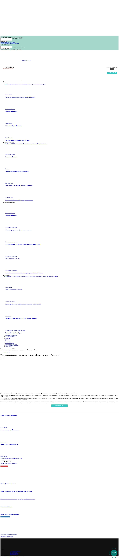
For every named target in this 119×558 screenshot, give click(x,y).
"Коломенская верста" (10, 556)
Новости (7, 168)
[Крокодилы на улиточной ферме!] (7, 440)
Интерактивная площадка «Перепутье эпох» (17, 140)
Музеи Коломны (22, 84)
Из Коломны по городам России (30, 143)
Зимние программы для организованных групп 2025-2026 (16, 491)
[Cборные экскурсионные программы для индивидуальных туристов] (12, 269)
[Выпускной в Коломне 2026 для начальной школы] (12, 182)
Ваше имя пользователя (17, 38)
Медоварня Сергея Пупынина (13, 125)
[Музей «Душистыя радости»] (11, 481)
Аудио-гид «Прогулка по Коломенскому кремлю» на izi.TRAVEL (23, 304)
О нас (4, 337)
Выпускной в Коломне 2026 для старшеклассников (19, 200)
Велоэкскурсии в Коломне (12, 258)
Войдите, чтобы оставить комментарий (8, 463)
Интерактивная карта (10, 336)
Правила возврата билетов (11, 344)
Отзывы (7, 339)
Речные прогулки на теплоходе (13, 289)
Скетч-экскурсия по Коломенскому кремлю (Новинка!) (20, 97)
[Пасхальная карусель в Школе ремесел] (7, 455)
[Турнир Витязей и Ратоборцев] (12, 329)
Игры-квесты (10, 84)
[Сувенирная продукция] (10, 533)
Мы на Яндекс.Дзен (9, 343)
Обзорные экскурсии (30, 84)
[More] (39, 409)
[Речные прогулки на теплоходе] (12, 286)
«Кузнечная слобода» (6, 506)
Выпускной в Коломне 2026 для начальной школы (19, 185)
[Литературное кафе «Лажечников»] (7, 426)
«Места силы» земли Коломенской (9, 514)
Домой (1, 349)
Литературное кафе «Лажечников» (9, 430)
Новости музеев (7, 349)
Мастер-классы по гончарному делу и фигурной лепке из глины (22, 244)
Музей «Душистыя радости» (8, 483)
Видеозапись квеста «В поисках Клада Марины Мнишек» (21, 318)
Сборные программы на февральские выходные (18, 230)
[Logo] (11, 79)
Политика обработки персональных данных (9, 43)
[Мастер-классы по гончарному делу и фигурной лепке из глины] (12, 240)
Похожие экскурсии (4, 415)
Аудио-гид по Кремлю (11, 276)
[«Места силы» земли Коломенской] (2, 512)
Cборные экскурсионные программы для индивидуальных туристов (24, 273)
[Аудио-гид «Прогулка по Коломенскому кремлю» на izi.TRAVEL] (12, 300)
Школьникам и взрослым (8, 142)
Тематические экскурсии (40, 84)
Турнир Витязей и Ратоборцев (13, 333)
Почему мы (7, 338)
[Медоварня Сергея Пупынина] (12, 122)
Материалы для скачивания (11, 335)
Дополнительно (6, 275)
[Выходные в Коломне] (12, 107)
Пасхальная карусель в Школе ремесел (11, 458)
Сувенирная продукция (6, 536)
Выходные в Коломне (10, 109)
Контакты (7, 340)
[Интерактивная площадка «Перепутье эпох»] (12, 136)
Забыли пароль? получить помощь (7, 42)
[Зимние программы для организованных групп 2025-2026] (2, 488)
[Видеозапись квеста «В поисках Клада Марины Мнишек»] (12, 314)
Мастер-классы (16, 84)
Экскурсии (5, 82)
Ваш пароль (14, 39)
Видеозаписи (19, 276)
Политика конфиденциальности (12, 345)
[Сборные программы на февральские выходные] (12, 226)
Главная (4, 81)
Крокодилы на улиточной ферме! (9, 444)
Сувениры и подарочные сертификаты (50, 276)
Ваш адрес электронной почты (18, 46)
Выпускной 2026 (10, 143)
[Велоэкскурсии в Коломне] (12, 255)
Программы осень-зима (42, 143)
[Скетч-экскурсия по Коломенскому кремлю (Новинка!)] (12, 93)
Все (6, 84)
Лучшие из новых (13, 415)
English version (8, 346)
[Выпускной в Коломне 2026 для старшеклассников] (12, 196)
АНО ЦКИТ (8, 341)
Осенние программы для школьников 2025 (17, 171)
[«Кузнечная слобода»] (2, 504)
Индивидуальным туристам (9, 202)
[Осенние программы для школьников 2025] (12, 167)
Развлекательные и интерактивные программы (32, 276)
